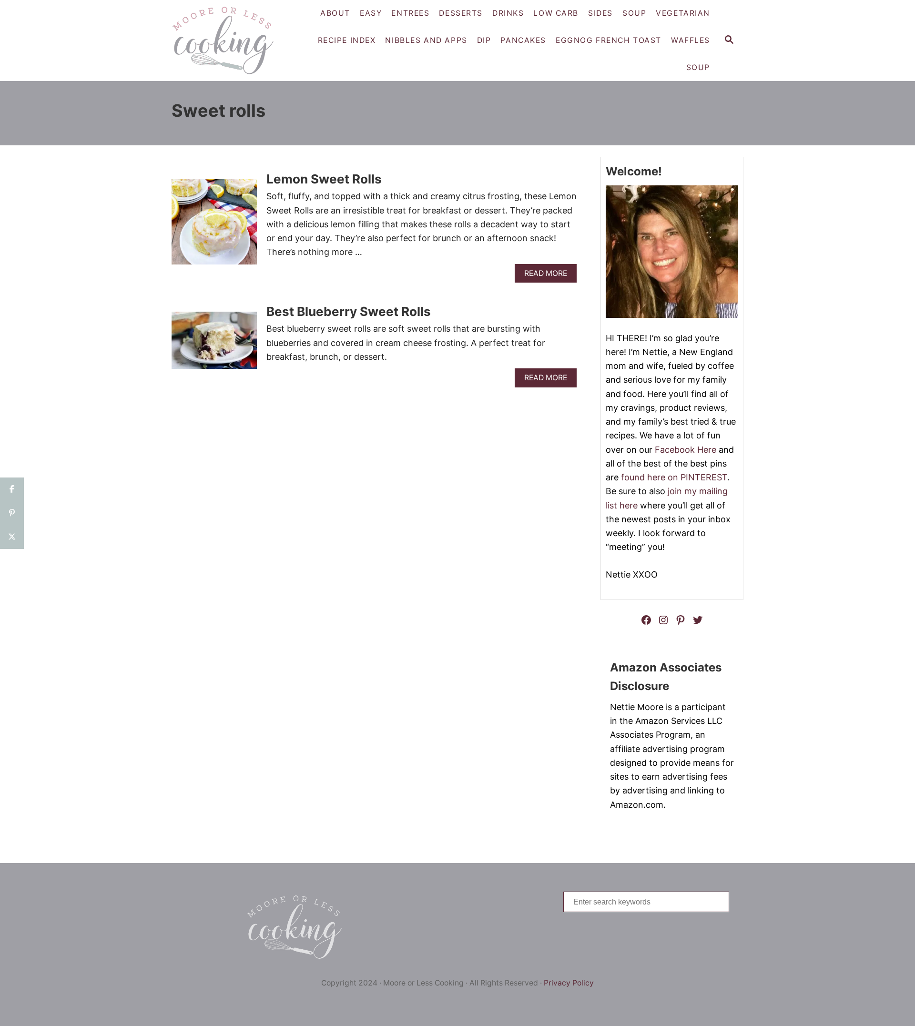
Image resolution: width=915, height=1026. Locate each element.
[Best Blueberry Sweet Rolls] (214, 344)
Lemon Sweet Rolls (324, 179)
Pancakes (523, 40)
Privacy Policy (569, 982)
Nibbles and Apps (426, 40)
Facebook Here (685, 450)
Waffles (690, 40)
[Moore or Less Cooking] (227, 40)
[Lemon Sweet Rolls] (214, 226)
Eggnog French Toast (608, 40)
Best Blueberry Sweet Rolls (348, 311)
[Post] (12, 537)
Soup (698, 67)
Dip (484, 40)
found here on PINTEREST (674, 477)
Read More (549, 275)
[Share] (12, 489)
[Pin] (12, 513)
